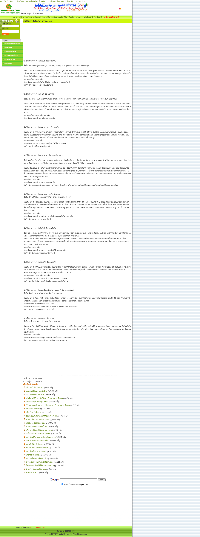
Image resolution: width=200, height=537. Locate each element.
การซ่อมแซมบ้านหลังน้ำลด (36, 427)
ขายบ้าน (66, 1)
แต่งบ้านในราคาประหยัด (36, 451)
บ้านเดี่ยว (42, 1)
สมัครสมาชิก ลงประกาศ (12, 44)
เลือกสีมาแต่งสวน (33, 455)
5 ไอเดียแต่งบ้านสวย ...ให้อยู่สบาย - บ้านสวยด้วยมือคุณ (48, 405)
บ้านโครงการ (21, 1)
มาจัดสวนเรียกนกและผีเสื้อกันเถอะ (39, 462)
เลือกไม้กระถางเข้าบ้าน (35, 395)
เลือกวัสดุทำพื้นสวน (33, 412)
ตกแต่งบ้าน (80, 1)
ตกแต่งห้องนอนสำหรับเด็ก (36, 458)
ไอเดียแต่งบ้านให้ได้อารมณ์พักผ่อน (40, 465)
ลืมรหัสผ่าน (8, 48)
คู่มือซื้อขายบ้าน (9, 59)
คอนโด (3, 1)
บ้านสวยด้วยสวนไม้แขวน (36, 469)
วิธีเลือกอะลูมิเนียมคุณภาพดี (37, 402)
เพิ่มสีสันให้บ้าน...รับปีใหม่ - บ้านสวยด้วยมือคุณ (44, 398)
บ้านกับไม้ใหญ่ (31, 473)
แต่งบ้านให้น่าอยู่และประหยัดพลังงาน (41, 437)
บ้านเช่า (60, 1)
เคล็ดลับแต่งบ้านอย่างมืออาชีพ (38, 434)
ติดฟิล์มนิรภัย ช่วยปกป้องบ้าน (37, 448)
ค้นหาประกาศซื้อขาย (11, 55)
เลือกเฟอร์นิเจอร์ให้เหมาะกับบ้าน (39, 430)
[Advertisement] (11, 108)
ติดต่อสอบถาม (9, 63)
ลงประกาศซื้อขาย (10, 51)
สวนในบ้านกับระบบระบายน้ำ (37, 441)
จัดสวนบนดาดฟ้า (33, 409)
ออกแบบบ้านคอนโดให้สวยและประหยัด (41, 416)
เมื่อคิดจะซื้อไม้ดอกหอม (35, 423)
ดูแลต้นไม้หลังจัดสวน (34, 444)
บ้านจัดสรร (11, 1)
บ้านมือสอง (51, 1)
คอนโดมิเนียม (33, 1)
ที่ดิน (73, 1)
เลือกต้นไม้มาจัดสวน (34, 388)
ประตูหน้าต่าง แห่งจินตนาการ (38, 419)
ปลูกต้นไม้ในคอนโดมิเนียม (36, 391)
